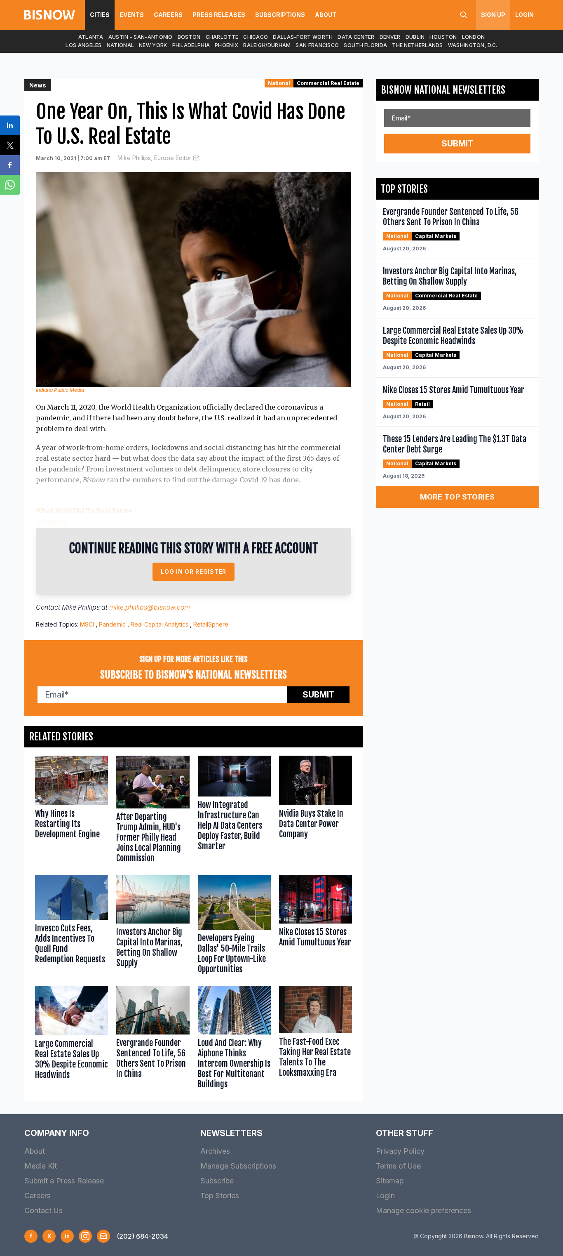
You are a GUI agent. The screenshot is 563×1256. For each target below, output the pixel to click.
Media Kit (40, 1166)
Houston (443, 37)
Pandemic (112, 624)
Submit (319, 695)
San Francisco (317, 45)
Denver (390, 37)
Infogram (52, 522)
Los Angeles (83, 45)
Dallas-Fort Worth (303, 37)
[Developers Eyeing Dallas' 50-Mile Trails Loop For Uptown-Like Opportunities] (234, 926)
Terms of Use (398, 1166)
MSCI (87, 624)
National (120, 45)
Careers (168, 14)
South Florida (365, 45)
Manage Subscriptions (238, 1166)
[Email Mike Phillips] (196, 158)
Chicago (255, 37)
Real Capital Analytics (159, 624)
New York (153, 45)
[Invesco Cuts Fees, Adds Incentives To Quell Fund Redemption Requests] (71, 926)
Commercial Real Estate (328, 83)
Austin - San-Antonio (140, 37)
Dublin (415, 37)
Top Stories (219, 1195)
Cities (100, 14)
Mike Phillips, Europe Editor (154, 157)
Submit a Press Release (64, 1180)
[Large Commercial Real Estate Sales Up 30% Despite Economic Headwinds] (71, 1039)
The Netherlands (417, 45)
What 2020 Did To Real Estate (84, 511)
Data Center (356, 37)
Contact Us (43, 1210)
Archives (215, 1151)
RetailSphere (210, 624)
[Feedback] (103, 1236)
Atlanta (90, 37)
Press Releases (218, 14)
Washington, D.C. (472, 45)
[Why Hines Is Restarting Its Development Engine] (71, 811)
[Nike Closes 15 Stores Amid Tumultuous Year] (315, 926)
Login (524, 14)
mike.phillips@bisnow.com (149, 607)
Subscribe (217, 1180)
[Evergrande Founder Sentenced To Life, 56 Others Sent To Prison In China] (152, 1039)
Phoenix (226, 45)
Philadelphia (191, 45)
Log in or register (193, 571)
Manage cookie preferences (423, 1210)
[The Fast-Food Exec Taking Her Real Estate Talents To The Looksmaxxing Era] (315, 1039)
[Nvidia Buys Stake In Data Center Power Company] (315, 811)
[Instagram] (85, 1236)
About (325, 14)
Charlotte (222, 37)
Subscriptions (280, 14)
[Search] (463, 15)
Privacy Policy (400, 1151)
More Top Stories (457, 497)
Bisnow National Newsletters (443, 90)
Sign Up (493, 14)
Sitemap (389, 1180)
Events (132, 14)
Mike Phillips (81, 607)
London (473, 37)
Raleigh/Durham (267, 45)
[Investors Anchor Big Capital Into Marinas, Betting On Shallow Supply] (152, 926)
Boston (189, 37)
